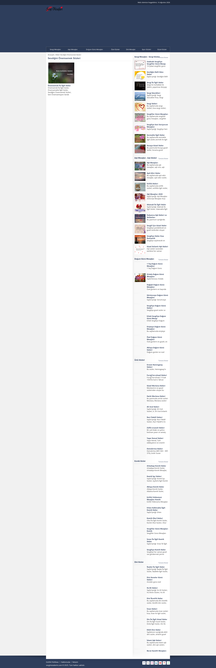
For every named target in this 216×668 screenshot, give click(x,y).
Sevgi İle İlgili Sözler (155, 82)
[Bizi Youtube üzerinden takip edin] (160, 663)
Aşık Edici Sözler (153, 173)
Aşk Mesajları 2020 (155, 194)
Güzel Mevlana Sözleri (156, 386)
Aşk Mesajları (152, 163)
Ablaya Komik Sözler (155, 487)
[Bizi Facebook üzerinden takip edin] (144, 663)
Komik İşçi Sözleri (154, 476)
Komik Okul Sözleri (155, 518)
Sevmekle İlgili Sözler (156, 135)
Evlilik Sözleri (152, 183)
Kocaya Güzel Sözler (155, 145)
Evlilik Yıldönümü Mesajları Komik (154, 498)
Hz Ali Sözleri (152, 588)
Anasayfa (51, 55)
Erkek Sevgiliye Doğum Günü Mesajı (156, 317)
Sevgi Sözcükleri (153, 93)
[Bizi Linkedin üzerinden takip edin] (156, 663)
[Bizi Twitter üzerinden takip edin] (148, 663)
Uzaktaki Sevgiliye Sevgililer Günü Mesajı (156, 62)
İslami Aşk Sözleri (154, 640)
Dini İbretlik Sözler (155, 598)
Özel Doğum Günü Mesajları (154, 338)
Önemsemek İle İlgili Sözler (59, 85)
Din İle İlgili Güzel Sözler (157, 619)
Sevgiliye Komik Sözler (156, 550)
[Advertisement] (108, 30)
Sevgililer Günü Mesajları (157, 114)
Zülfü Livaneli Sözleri (156, 428)
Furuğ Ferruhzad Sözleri (157, 375)
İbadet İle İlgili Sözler (156, 567)
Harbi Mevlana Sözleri (156, 396)
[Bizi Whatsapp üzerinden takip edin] (168, 663)
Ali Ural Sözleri (153, 407)
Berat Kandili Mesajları (156, 651)
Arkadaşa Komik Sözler (156, 466)
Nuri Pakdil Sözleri (154, 417)
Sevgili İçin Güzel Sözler (157, 225)
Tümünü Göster (163, 57)
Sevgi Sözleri (152, 103)
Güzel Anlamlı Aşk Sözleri (157, 246)
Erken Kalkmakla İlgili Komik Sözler (156, 509)
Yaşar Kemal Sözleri (155, 438)
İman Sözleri (152, 609)
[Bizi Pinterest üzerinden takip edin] (164, 663)
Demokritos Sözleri (155, 449)
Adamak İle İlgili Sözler (156, 204)
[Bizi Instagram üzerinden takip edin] (152, 663)
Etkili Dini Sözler (154, 630)
